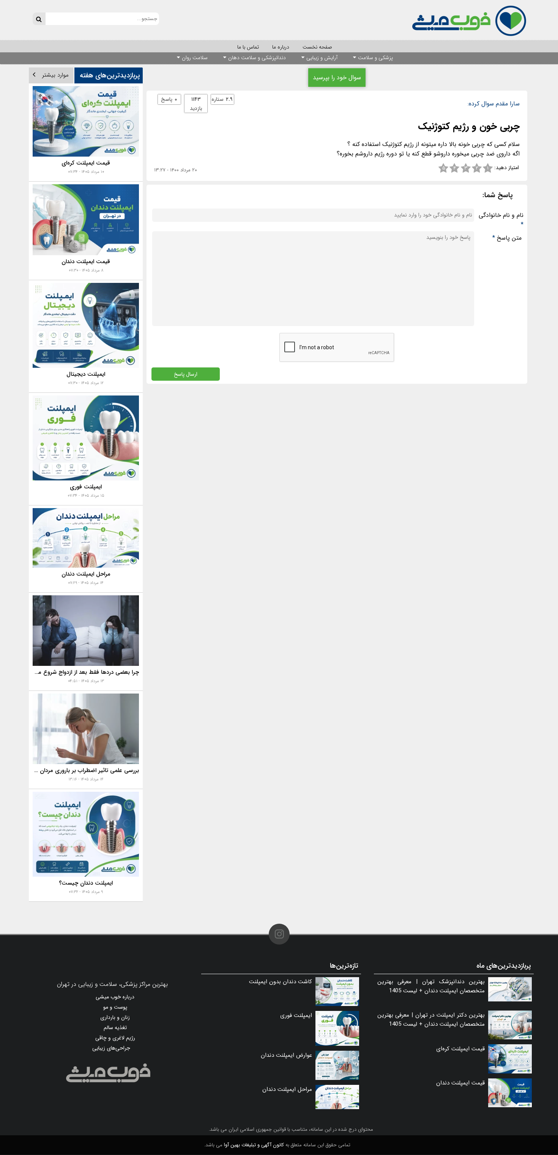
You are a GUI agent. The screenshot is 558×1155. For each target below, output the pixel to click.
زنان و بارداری (115, 1017)
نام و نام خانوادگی (501, 219)
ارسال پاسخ (185, 374)
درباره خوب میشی (115, 997)
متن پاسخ (507, 238)
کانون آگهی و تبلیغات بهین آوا (254, 1145)
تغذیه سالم (115, 1027)
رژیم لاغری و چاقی (115, 1038)
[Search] (39, 18)
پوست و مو (115, 1007)
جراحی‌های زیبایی (111, 1048)
